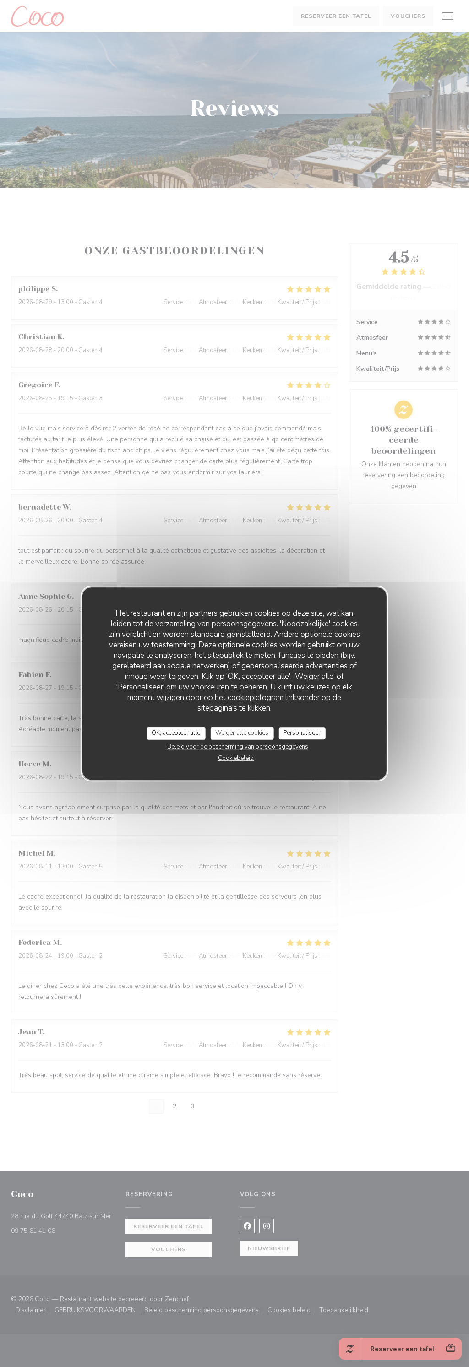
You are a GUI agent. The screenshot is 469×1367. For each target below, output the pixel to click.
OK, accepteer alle (176, 733)
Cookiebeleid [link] (236, 758)
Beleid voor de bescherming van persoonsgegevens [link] (237, 747)
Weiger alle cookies (241, 733)
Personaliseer (302, 733)
